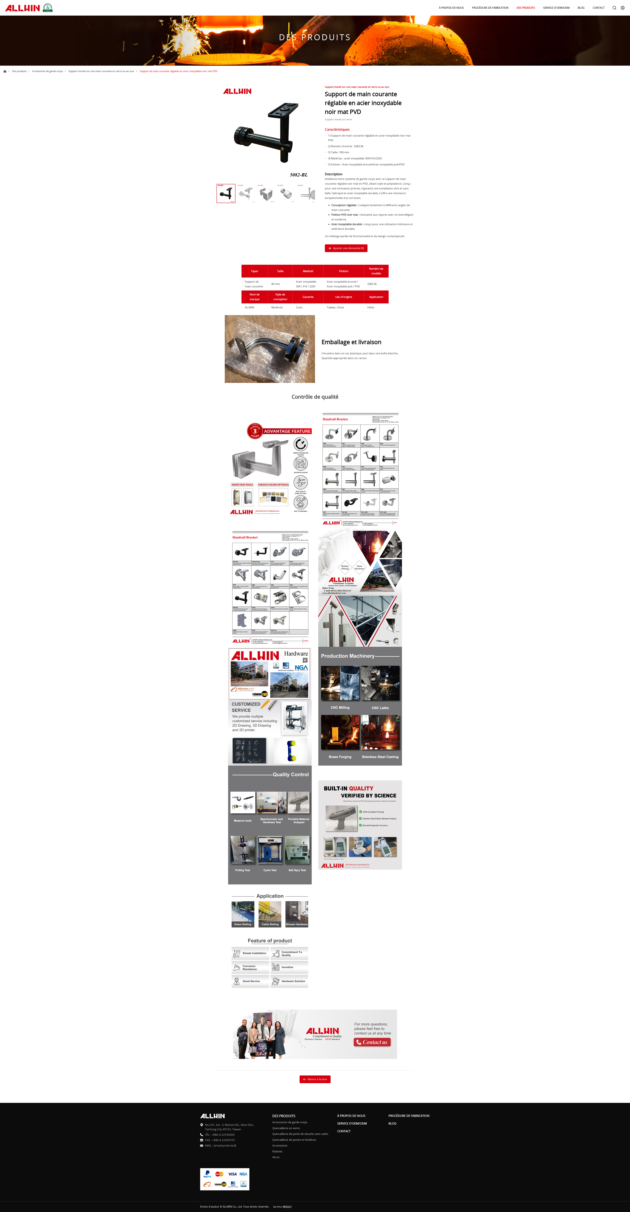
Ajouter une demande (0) (348, 248)
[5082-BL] (266, 133)
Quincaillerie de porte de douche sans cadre (300, 1134)
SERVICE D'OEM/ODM (556, 7)
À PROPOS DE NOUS (451, 7)
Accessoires (279, 1145)
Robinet (277, 1151)
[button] (312, 195)
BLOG (581, 7)
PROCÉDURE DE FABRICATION (490, 7)
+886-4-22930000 (223, 1135)
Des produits (19, 71)
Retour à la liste (317, 1079)
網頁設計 (287, 1206)
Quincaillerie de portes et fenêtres (294, 1140)
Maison (5, 71)
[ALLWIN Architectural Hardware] (29, 7)
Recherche (614, 7)
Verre (276, 1157)
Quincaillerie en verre (286, 1128)
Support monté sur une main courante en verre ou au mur (101, 71)
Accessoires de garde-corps (47, 71)
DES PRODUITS (526, 7)
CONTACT (599, 7)
